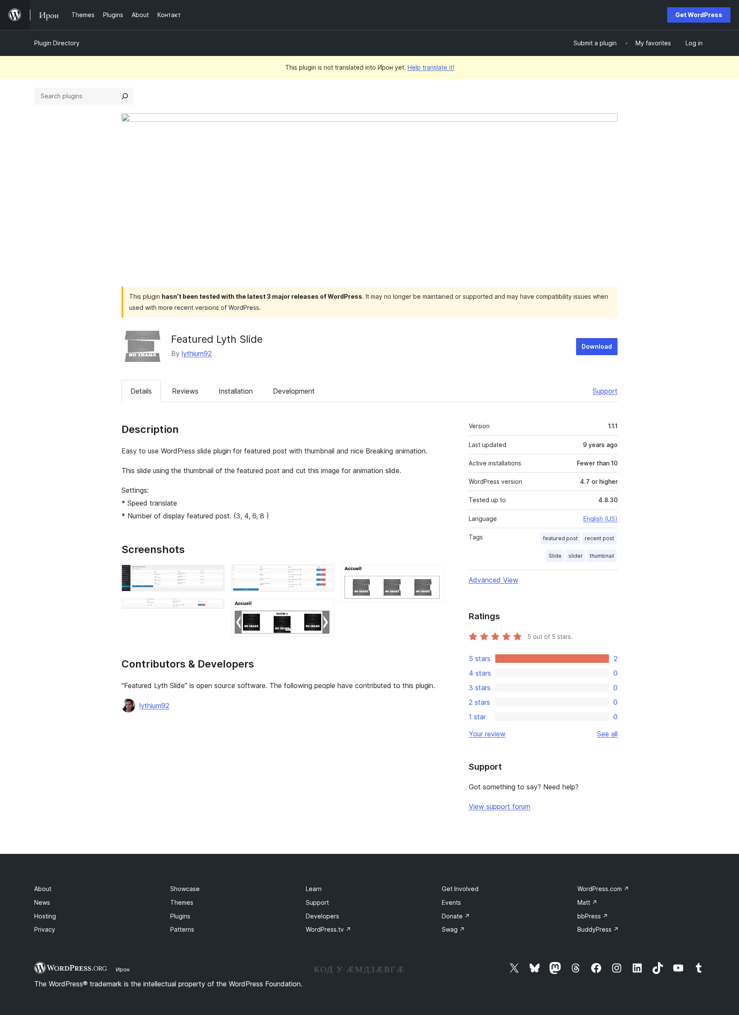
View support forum (499, 806)
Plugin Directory (57, 43)
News (42, 902)
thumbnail (602, 556)
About (42, 888)
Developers (322, 916)
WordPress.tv (328, 929)
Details (141, 391)
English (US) (600, 518)
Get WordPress (698, 14)
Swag (453, 929)
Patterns (182, 929)
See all (607, 734)
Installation (236, 391)
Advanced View (493, 580)
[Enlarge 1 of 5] (213, 576)
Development (294, 391)
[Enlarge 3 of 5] (322, 576)
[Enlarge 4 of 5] (322, 610)
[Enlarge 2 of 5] (213, 610)
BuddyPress (598, 929)
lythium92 (197, 353)
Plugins (180, 916)
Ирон (123, 969)
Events (451, 902)
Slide (555, 556)
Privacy (44, 929)
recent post (599, 538)
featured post (560, 538)
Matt (587, 902)
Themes (181, 902)
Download (597, 346)
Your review (487, 734)
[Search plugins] (124, 96)
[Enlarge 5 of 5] (432, 576)
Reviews (185, 391)
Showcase (185, 888)
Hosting (45, 916)
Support (605, 391)
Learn (314, 888)
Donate (456, 916)
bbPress (592, 916)
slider (575, 556)
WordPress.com (603, 888)
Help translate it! (431, 67)
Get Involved (460, 888)
